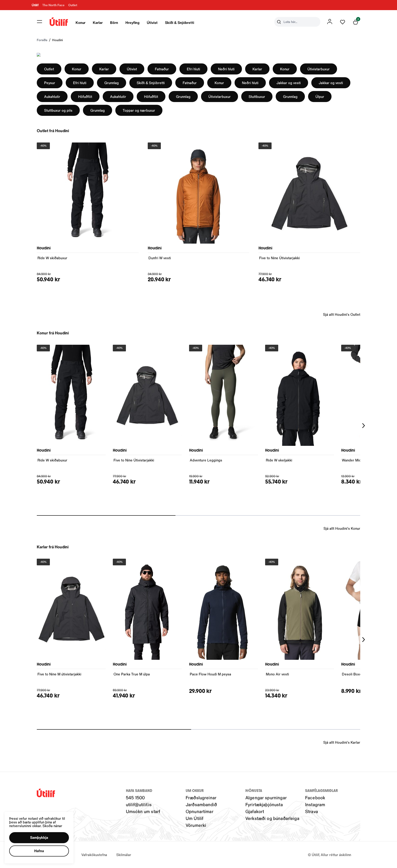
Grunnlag (111, 82)
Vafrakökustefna (94, 854)
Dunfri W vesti (159, 258)
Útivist (152, 22)
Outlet (49, 69)
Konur (80, 22)
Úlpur (319, 96)
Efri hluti (193, 69)
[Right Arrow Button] (364, 425)
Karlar (98, 22)
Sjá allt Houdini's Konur (341, 528)
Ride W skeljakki (279, 460)
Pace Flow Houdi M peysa (210, 674)
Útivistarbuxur (318, 69)
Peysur (49, 82)
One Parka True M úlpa (131, 674)
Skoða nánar (52, 825)
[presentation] (80, 22)
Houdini (57, 40)
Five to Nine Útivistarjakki (279, 258)
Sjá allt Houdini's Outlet (341, 314)
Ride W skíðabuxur (52, 258)
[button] (39, 21)
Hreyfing (132, 22)
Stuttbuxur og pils (58, 110)
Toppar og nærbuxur (139, 110)
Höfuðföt (85, 96)
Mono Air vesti (277, 674)
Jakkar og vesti (288, 82)
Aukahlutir (52, 96)
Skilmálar (123, 854)
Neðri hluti (226, 69)
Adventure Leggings (206, 460)
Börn (114, 22)
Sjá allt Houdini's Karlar (341, 742)
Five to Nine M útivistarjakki (59, 674)
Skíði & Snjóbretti (179, 22)
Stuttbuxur (257, 96)
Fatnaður (162, 69)
